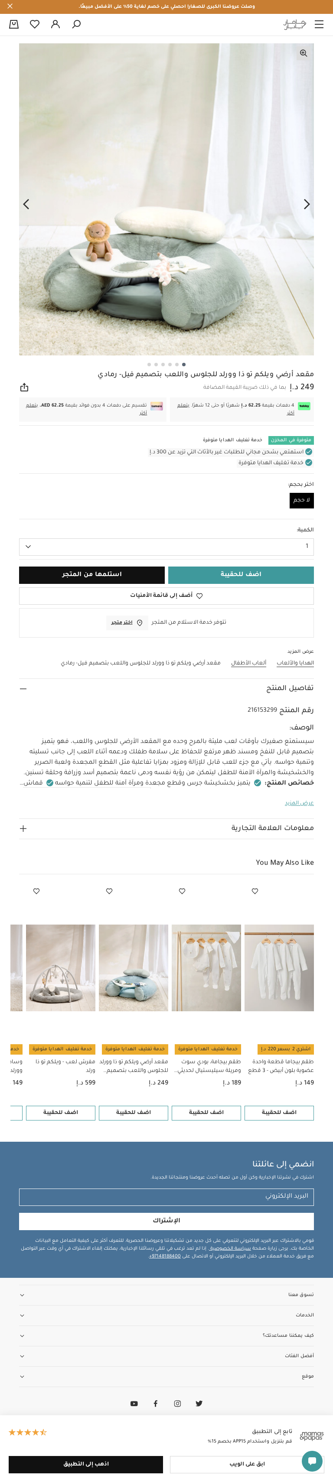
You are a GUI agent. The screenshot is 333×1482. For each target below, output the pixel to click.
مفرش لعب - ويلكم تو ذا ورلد (65, 1066)
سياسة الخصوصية (230, 1248)
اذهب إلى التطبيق (86, 1465)
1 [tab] (184, 364)
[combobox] (166, 547)
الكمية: (305, 531)
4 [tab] (163, 364)
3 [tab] (170, 364)
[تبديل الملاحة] (319, 24)
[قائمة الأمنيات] (255, 892)
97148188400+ (165, 1256)
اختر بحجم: (301, 485)
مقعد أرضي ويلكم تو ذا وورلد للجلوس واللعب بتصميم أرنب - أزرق (133, 1067)
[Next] (26, 204)
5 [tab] (156, 364)
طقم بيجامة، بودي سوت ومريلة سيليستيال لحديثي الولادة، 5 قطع (209, 1067)
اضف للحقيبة (279, 1113)
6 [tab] (149, 364)
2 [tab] (177, 364)
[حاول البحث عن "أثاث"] (76, 24)
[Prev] (307, 204)
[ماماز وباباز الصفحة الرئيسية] (295, 25)
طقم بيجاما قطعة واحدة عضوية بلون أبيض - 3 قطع (281, 1066)
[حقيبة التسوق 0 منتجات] (14, 25)
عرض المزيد (299, 804)
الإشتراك (166, 1221)
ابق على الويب (247, 1465)
